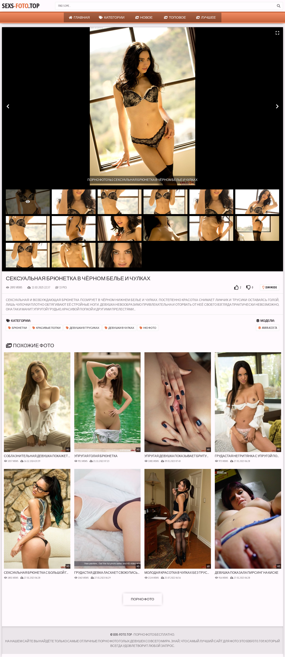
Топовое (177, 17)
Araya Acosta (269, 327)
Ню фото (149, 327)
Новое (146, 17)
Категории (114, 17)
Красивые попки (48, 327)
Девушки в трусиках (84, 327)
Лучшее (208, 17)
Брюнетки (19, 327)
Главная (81, 17)
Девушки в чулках (121, 327)
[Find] (278, 6)
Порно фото (142, 599)
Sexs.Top (21, 6)
